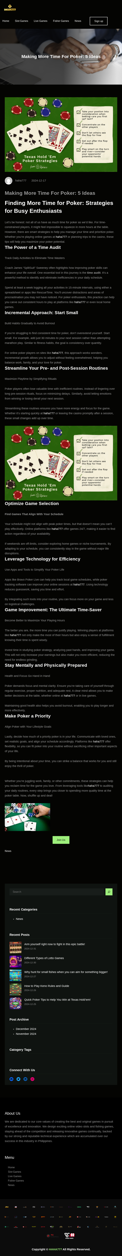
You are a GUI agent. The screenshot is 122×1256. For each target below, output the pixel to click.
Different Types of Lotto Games (44, 958)
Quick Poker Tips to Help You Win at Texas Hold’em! (57, 999)
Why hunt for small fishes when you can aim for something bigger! (66, 972)
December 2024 (26, 1029)
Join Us (61, 840)
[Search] (108, 891)
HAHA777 (55, 1249)
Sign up (98, 21)
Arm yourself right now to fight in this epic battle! (54, 944)
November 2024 (26, 1033)
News (8, 851)
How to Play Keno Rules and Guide (46, 986)
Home (5, 21)
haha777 (61, 236)
